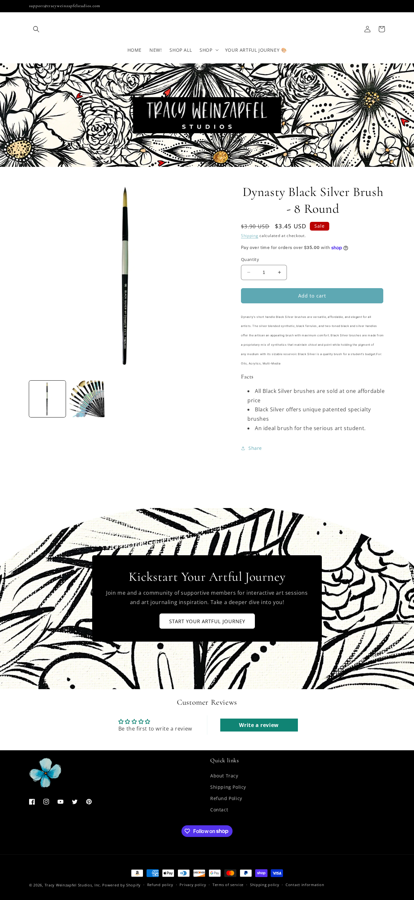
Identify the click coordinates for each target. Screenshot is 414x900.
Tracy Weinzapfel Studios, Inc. (73, 885)
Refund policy (160, 884)
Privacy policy (193, 884)
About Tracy (224, 776)
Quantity (250, 259)
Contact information (305, 884)
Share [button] (255, 448)
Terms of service (228, 884)
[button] (36, 29)
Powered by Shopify (121, 885)
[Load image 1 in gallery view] (47, 399)
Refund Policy (226, 798)
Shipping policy (264, 884)
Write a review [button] (258, 725)
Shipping (249, 235)
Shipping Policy (228, 787)
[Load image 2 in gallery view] (87, 399)
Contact (219, 810)
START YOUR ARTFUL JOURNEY (207, 621)
